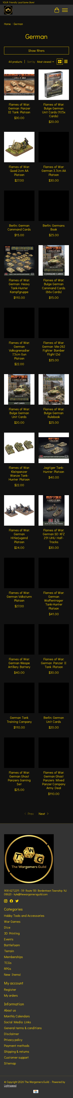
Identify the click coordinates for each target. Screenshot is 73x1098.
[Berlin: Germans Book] (54, 206)
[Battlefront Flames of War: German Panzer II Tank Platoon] (54, 639)
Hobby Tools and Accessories (24, 915)
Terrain (9, 951)
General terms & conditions (23, 1028)
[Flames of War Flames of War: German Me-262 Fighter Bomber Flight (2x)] (54, 323)
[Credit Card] (35, 1092)
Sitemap (10, 1063)
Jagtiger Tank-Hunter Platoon (53, 469)
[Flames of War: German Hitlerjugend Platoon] (19, 510)
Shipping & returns (16, 1051)
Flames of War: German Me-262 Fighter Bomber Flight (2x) (53, 348)
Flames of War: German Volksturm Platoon (19, 596)
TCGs (8, 962)
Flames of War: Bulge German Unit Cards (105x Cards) (53, 110)
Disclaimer (11, 1034)
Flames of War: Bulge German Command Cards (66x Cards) (53, 286)
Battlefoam (12, 945)
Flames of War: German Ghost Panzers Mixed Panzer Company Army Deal (53, 780)
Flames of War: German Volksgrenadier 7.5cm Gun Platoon (19, 350)
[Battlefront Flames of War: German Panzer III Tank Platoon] (19, 84)
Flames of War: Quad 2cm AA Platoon (19, 171)
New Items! (12, 974)
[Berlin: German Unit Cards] (54, 698)
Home (7, 24)
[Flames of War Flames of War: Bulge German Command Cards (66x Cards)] (54, 260)
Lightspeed (10, 1085)
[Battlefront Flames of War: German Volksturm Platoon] (19, 573)
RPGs (7, 968)
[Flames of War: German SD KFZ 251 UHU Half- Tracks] (54, 510)
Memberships (13, 957)
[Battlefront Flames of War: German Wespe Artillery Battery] (19, 639)
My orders (11, 995)
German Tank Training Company (19, 719)
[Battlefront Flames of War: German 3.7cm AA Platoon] (54, 147)
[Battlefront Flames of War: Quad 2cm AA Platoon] (19, 147)
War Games (12, 921)
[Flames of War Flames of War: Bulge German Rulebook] (54, 389)
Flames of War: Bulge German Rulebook (53, 413)
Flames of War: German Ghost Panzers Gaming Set (19, 778)
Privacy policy (13, 1039)
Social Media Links (17, 1022)
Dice (7, 927)
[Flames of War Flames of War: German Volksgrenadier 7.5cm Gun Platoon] (19, 323)
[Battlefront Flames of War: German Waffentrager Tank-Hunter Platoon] (54, 573)
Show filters (36, 50)
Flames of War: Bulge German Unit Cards (19, 413)
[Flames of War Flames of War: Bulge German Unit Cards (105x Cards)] (54, 84)
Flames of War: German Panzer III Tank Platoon (19, 108)
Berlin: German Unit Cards (54, 719)
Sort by (31, 62)
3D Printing (12, 933)
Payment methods (16, 1045)
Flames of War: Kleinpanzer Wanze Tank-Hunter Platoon (19, 473)
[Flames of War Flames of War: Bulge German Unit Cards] (19, 389)
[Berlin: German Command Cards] (19, 206)
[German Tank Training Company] (19, 698)
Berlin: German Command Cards (19, 227)
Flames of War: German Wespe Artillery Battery (19, 663)
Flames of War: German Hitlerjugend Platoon (19, 536)
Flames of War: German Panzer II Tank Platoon (53, 663)
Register (10, 989)
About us (10, 1010)
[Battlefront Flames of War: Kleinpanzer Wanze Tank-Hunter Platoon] (19, 448)
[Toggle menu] (65, 10)
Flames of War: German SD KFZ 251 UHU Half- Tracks (54, 536)
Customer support (16, 1057)
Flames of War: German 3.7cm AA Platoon (54, 171)
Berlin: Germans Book (54, 227)
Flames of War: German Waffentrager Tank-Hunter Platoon (53, 600)
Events (8, 939)
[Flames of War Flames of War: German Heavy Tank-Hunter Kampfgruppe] (19, 260)
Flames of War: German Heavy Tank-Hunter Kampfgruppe (19, 286)
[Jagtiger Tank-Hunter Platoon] (54, 448)
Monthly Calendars (17, 1016)
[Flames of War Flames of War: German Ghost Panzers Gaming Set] (19, 752)
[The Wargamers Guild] (8, 10)
